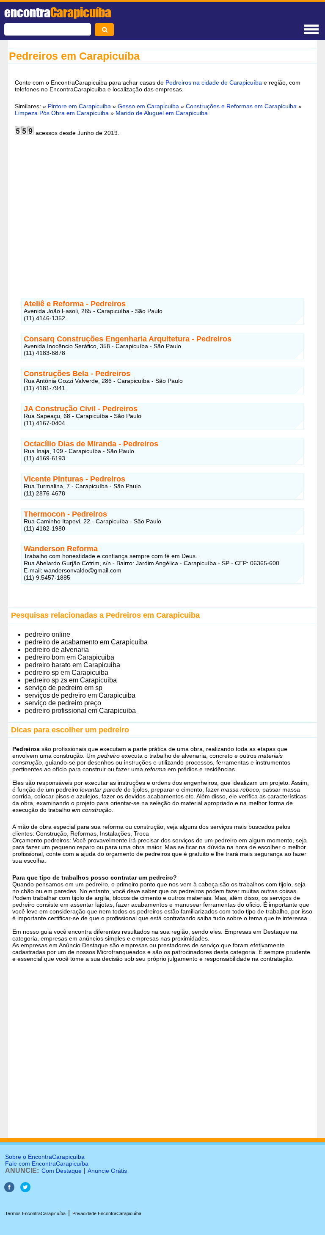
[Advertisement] (162, 208)
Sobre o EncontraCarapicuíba (45, 1156)
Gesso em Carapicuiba (148, 106)
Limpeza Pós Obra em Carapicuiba (62, 113)
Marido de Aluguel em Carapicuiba (162, 113)
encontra (57, 12)
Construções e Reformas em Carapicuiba (241, 106)
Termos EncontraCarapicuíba (35, 1213)
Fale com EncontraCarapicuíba (46, 1163)
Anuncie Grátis (107, 1170)
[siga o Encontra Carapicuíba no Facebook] (9, 1190)
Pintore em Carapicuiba (79, 106)
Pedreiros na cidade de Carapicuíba (213, 82)
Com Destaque (61, 1170)
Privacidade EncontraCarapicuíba (106, 1213)
